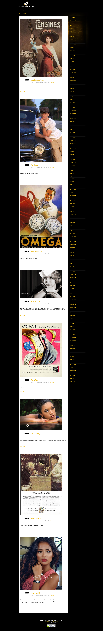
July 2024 (72, 91)
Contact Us (42, 620)
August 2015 (72, 315)
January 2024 (72, 107)
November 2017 (73, 244)
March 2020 (72, 187)
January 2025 (72, 74)
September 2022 (73, 148)
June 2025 (72, 61)
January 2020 (72, 192)
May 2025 (72, 64)
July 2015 (72, 318)
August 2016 (72, 285)
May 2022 (72, 154)
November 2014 (73, 340)
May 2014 (72, 356)
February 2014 (73, 364)
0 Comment (52, 82)
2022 (29, 10)
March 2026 (72, 36)
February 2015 (73, 332)
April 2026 (72, 33)
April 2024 (72, 99)
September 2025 (73, 53)
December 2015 (73, 304)
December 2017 (73, 241)
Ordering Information (52, 620)
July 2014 (72, 351)
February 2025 (73, 72)
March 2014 (72, 362)
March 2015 (72, 329)
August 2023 (72, 121)
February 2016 (73, 299)
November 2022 (73, 143)
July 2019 (72, 206)
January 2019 (72, 217)
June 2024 (72, 94)
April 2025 (72, 66)
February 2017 (73, 269)
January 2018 (72, 239)
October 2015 (72, 310)
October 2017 (72, 247)
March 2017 (72, 266)
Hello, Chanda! (35, 593)
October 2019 (72, 198)
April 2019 (72, 211)
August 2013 (72, 381)
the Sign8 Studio (53, 622)
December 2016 (73, 274)
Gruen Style (34, 380)
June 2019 (72, 208)
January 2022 (72, 165)
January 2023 (72, 137)
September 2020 (73, 173)
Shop (46, 620)
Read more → (23, 91)
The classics (34, 165)
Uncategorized (73, 20)
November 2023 (73, 113)
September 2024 (73, 85)
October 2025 (72, 50)
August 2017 (72, 252)
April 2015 (72, 326)
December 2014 (73, 337)
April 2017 (72, 263)
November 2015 (73, 307)
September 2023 (73, 118)
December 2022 (73, 140)
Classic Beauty (35, 434)
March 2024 (72, 102)
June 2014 (72, 353)
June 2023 (72, 124)
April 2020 (72, 184)
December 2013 (73, 370)
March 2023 (72, 132)
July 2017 (72, 255)
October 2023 (72, 115)
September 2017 (73, 249)
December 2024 (73, 77)
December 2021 (73, 167)
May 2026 (72, 31)
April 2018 (72, 230)
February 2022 (73, 162)
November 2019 (73, 195)
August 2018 (72, 222)
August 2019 (72, 203)
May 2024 (72, 96)
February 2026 (73, 39)
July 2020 (72, 178)
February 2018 (73, 236)
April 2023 (72, 129)
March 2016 (72, 296)
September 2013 (73, 378)
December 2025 (73, 44)
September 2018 (73, 219)
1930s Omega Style (36, 251)
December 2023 (73, 110)
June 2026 (72, 28)
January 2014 (72, 367)
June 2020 (72, 181)
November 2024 (73, 80)
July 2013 (72, 383)
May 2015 (72, 323)
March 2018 (72, 233)
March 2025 (72, 69)
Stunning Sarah (35, 301)
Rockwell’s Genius (36, 518)
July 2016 (72, 288)
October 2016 (72, 280)
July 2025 (72, 58)
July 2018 (72, 225)
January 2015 (72, 334)
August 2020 (72, 176)
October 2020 (72, 170)
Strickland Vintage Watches (23, 10)
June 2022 (72, 151)
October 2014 (72, 342)
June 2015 (72, 321)
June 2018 (72, 228)
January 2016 (72, 301)
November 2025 (73, 47)
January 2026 (72, 42)
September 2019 (73, 200)
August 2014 (72, 348)
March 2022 (72, 159)
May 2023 (72, 126)
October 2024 (72, 83)
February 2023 (73, 135)
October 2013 (72, 375)
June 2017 (72, 258)
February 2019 (73, 214)
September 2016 (73, 282)
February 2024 (73, 105)
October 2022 (72, 146)
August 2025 (72, 55)
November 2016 (73, 277)
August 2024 (72, 88)
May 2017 (72, 260)
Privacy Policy (59, 620)
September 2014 (73, 345)
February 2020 (73, 189)
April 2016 (72, 293)
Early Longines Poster (37, 80)
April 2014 (72, 359)
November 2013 (73, 373)
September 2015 (73, 312)
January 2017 (72, 271)
